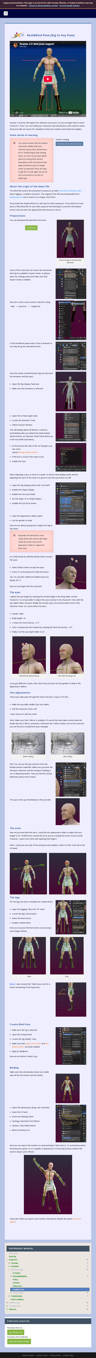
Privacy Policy (55, 1355)
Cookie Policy (68, 1355)
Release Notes (28, 1355)
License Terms (42, 1355)
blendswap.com (16, 197)
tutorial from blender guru (70, 190)
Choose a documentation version (43, 6)
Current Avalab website (69, 6)
